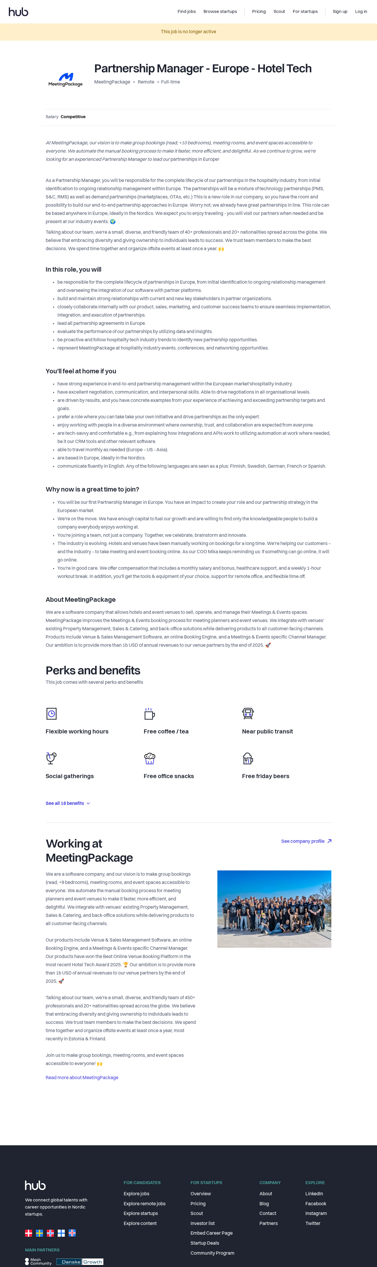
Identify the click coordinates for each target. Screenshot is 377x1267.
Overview (201, 1194)
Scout (197, 1213)
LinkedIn (314, 1194)
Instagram (316, 1213)
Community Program (212, 1253)
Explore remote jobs (145, 1204)
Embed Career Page (212, 1233)
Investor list (203, 1223)
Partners (268, 1223)
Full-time (170, 82)
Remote (146, 82)
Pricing (198, 1204)
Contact (267, 1213)
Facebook (315, 1204)
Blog (264, 1204)
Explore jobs (136, 1194)
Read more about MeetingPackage (82, 1078)
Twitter (312, 1223)
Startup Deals (205, 1243)
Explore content (140, 1223)
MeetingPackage (112, 82)
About (265, 1194)
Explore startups (141, 1213)
